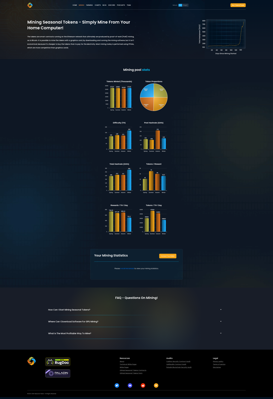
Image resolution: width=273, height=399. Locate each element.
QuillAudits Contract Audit (176, 364)
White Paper (124, 367)
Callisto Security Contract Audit (178, 361)
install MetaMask (127, 268)
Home (75, 5)
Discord (111, 5)
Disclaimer (217, 367)
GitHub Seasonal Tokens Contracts (133, 370)
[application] (119, 96)
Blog (104, 5)
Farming (89, 5)
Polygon (185, 5)
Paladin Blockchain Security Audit (179, 367)
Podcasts (121, 5)
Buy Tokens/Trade (238, 5)
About (122, 361)
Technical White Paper (128, 364)
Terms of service (219, 364)
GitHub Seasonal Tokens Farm (131, 373)
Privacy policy (218, 361)
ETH (180, 5)
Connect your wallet (168, 256)
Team (129, 5)
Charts (98, 5)
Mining (81, 5)
